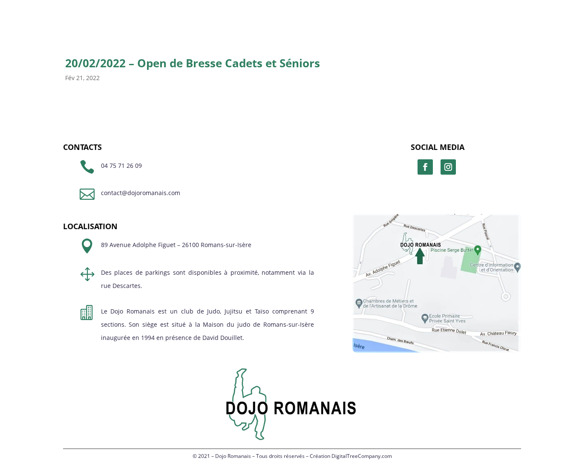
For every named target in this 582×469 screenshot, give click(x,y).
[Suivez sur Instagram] (448, 167)
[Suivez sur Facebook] (425, 167)
